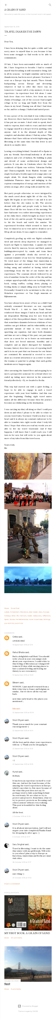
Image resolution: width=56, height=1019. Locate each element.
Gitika (15, 637)
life (17, 616)
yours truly (19, 623)
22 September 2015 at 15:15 (23, 749)
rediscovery (37, 616)
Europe (46, 612)
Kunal (15, 772)
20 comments (16, 938)
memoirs (23, 616)
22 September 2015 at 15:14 (23, 730)
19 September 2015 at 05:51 (23, 675)
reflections (46, 616)
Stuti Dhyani (18, 720)
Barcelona (24, 612)
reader (29, 616)
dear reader (33, 612)
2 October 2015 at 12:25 (21, 816)
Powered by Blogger (30, 1006)
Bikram (16, 682)
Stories (12, 619)
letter (14, 616)
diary (41, 612)
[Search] (50, 4)
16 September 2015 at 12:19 (23, 645)
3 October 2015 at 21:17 (21, 837)
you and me (9, 623)
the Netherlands (22, 619)
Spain (6, 619)
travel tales (38, 619)
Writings (46, 619)
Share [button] (6, 608)
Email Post (15, 608)
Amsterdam (15, 612)
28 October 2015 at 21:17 (22, 862)
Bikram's (16, 708)
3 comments (16, 989)
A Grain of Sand (15, 9)
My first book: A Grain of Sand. (27, 933)
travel (31, 619)
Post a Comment (12, 884)
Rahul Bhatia (19, 652)
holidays (7, 616)
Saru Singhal (18, 844)
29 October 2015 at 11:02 (22, 878)
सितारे (7, 984)
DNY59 (35, 1011)
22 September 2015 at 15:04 (23, 712)
